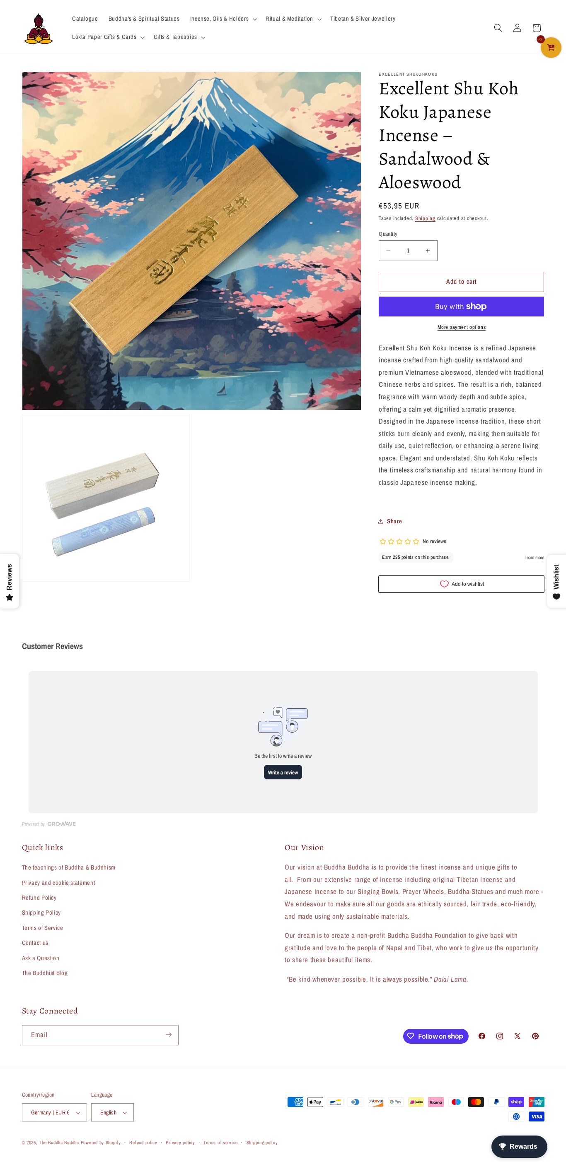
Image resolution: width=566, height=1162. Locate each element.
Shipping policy (262, 1142)
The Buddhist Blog (45, 973)
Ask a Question (41, 958)
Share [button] (394, 521)
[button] (222, 19)
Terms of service (220, 1142)
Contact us (35, 943)
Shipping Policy (41, 912)
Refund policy (143, 1142)
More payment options (462, 327)
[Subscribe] (168, 1035)
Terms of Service (42, 928)
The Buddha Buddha (59, 1142)
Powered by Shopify (101, 1142)
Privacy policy (180, 1142)
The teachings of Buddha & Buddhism (69, 867)
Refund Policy (39, 898)
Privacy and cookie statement (58, 883)
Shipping (425, 218)
